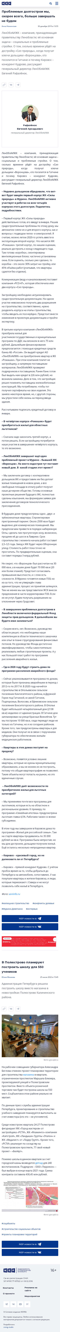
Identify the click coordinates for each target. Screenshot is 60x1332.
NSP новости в (28, 918)
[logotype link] (9, 3)
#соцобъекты (8, 1223)
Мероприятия (32, 1296)
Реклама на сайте (31, 1289)
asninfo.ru (14, 894)
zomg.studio (8, 1327)
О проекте (9, 1293)
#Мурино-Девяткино (12, 908)
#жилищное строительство (15, 903)
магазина (28, 1074)
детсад (39, 1163)
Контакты (8, 1288)
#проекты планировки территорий (19, 1234)
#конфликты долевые (43, 903)
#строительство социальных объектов (21, 1229)
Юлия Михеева (8, 977)
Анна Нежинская (9, 26)
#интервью (32, 908)
